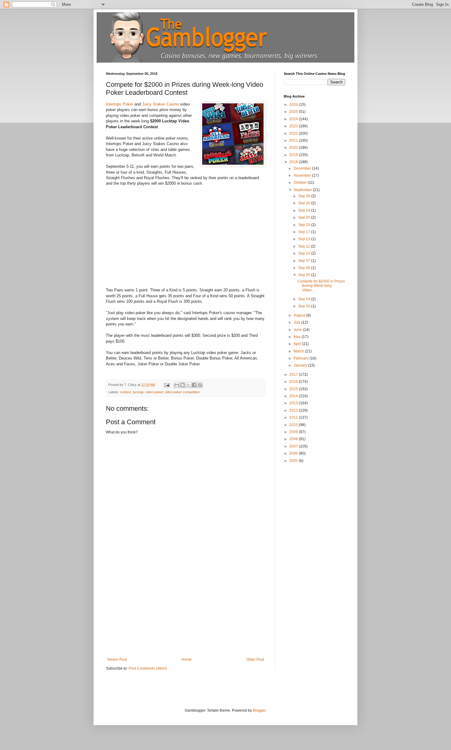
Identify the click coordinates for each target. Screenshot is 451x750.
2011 (294, 417)
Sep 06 (304, 268)
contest (125, 392)
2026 (294, 104)
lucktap (138, 392)
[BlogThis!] (182, 385)
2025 (294, 112)
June (298, 330)
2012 (294, 410)
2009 (294, 432)
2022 (294, 133)
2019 (294, 155)
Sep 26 (304, 203)
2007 (294, 446)
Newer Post (117, 659)
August (300, 315)
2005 (294, 461)
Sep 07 (304, 261)
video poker (154, 392)
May (298, 337)
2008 (294, 439)
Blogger (259, 710)
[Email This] (177, 385)
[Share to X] (188, 385)
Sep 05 (304, 275)
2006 (294, 453)
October (301, 182)
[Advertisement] (186, 611)
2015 (294, 389)
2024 (294, 119)
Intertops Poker (119, 104)
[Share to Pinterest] (200, 385)
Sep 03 (304, 306)
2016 (294, 381)
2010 (294, 425)
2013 (294, 403)
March (299, 351)
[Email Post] (167, 385)
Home (187, 659)
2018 (294, 162)
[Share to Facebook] (194, 385)
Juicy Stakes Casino (160, 104)
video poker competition (182, 392)
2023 (294, 126)
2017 (294, 374)
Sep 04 (304, 299)
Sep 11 (304, 246)
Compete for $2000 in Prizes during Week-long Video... (321, 285)
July (297, 322)
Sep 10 (304, 253)
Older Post (255, 659)
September (303, 190)
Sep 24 (304, 210)
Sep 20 (304, 217)
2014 (294, 396)
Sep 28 (304, 196)
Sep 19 (304, 225)
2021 (294, 140)
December (303, 168)
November (303, 175)
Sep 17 (304, 232)
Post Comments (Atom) (148, 668)
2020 (294, 147)
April (298, 344)
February (302, 358)
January (301, 365)
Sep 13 (304, 239)
